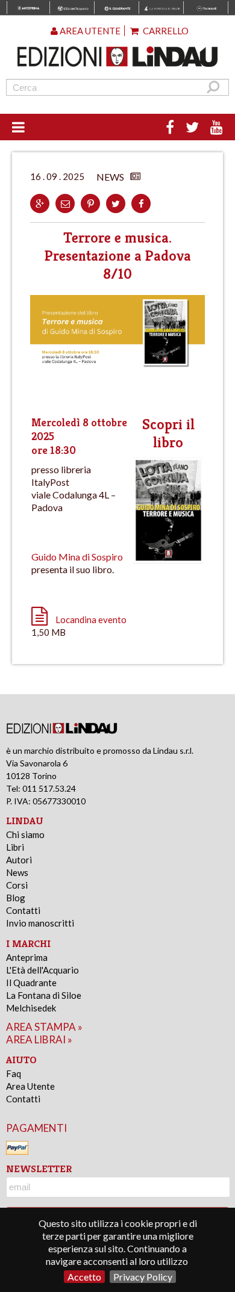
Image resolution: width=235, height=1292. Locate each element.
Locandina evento (91, 619)
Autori (19, 859)
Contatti (23, 910)
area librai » (39, 1039)
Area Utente (30, 1086)
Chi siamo (25, 834)
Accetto (84, 1276)
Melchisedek (31, 1007)
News (17, 872)
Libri (15, 847)
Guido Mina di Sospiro (77, 556)
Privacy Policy (142, 1276)
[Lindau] (117, 56)
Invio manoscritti (40, 923)
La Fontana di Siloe (43, 995)
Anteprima (27, 957)
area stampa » (44, 1026)
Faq (13, 1073)
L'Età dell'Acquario (42, 969)
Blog (15, 897)
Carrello (165, 30)
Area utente (89, 30)
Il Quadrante (31, 982)
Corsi (17, 885)
